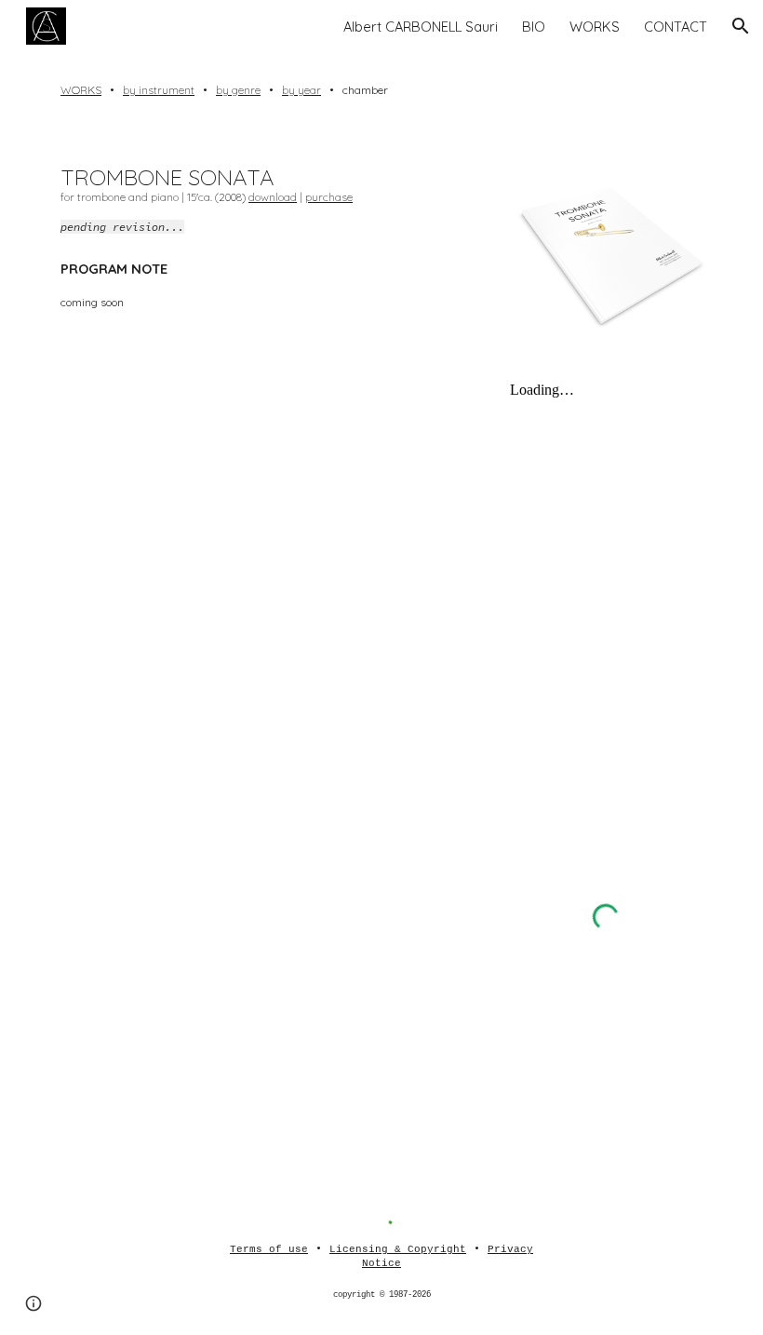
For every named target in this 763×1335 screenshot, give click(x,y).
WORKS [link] (594, 26)
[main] (381, 90)
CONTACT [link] (675, 26)
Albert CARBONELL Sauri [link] (420, 26)
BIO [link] (533, 26)
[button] (740, 26)
